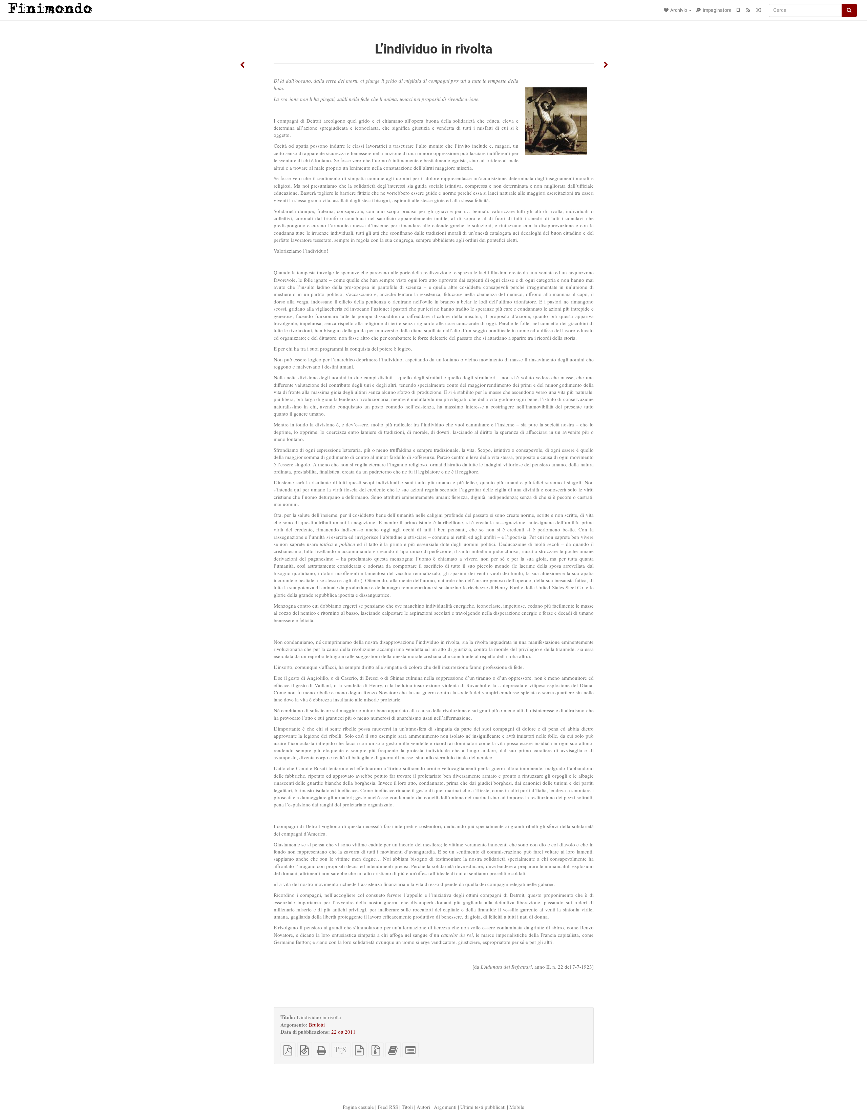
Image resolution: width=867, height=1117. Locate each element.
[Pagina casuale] (759, 10)
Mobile (516, 1106)
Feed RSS (388, 1106)
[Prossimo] (606, 65)
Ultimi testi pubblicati (483, 1106)
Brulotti (317, 1024)
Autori (423, 1106)
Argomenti (445, 1106)
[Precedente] (242, 65)
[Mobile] (738, 10)
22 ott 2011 (343, 1031)
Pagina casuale (358, 1106)
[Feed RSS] (748, 10)
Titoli (407, 1106)
